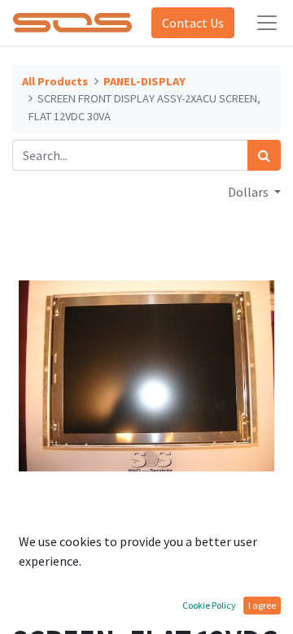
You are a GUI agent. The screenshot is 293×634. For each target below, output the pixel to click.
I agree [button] (262, 605)
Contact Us (193, 23)
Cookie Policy (209, 605)
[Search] (264, 155)
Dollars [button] (249, 192)
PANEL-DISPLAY (144, 81)
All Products (55, 81)
